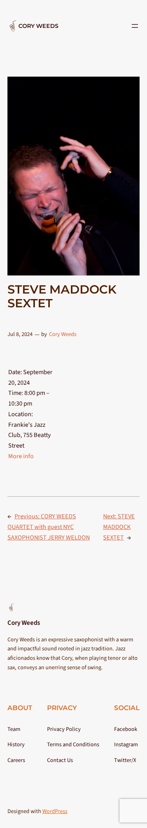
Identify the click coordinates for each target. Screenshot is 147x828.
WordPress (54, 811)
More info (21, 456)
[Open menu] (135, 26)
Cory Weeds (38, 25)
